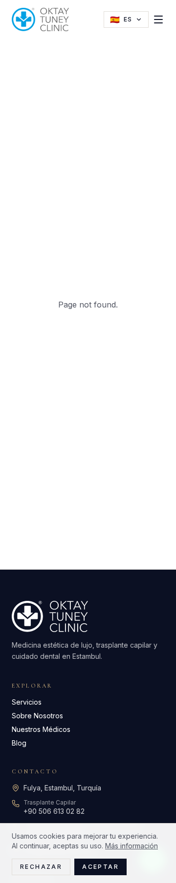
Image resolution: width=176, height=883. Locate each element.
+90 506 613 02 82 (54, 811)
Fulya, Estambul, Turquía (62, 788)
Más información (131, 846)
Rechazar (41, 866)
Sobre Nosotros (37, 715)
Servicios (27, 702)
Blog (19, 743)
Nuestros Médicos (41, 729)
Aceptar (100, 866)
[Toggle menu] (158, 19)
